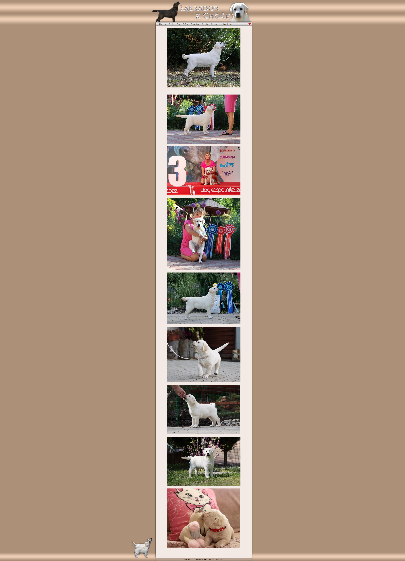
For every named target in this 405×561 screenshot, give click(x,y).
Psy (178, 24)
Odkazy (214, 24)
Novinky (162, 24)
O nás (171, 24)
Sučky (185, 24)
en (249, 24)
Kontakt (223, 24)
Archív (220, 559)
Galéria (205, 24)
